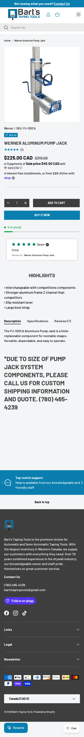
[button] (57, 14)
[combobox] (42, 27)
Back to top (42, 502)
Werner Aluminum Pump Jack (29, 40)
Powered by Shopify (44, 711)
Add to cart (56, 203)
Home (7, 40)
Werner (8, 128)
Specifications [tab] (37, 321)
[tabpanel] (42, 371)
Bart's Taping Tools (22, 711)
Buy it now (42, 215)
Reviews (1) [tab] (62, 321)
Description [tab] (12, 321)
